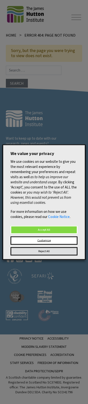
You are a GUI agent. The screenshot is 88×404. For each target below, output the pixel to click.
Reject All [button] (44, 251)
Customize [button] (44, 240)
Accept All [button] (44, 230)
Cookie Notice (59, 216)
